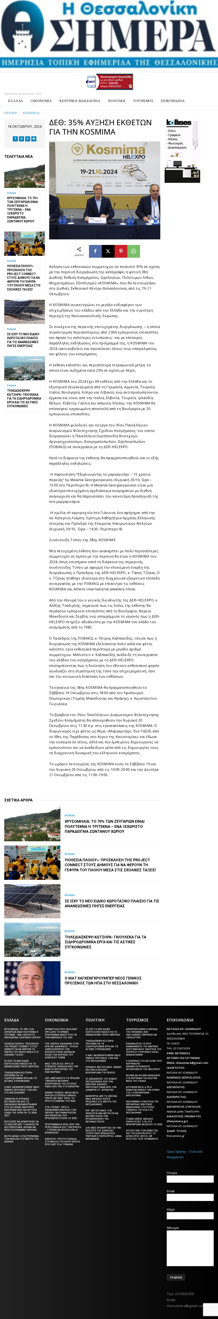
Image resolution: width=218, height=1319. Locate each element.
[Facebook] (15, 138)
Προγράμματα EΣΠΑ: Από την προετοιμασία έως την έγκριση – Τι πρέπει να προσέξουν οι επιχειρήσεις (63, 1128)
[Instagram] (21, 138)
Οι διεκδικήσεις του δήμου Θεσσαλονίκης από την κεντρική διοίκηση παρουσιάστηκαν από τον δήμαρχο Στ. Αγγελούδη (101, 1084)
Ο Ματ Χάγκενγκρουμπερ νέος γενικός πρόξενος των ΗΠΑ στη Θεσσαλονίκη (103, 980)
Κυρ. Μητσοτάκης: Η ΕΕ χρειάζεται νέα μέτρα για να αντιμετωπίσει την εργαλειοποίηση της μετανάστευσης (102, 1116)
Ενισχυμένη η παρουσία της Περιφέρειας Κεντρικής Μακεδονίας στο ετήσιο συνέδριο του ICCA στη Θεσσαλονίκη (142, 1107)
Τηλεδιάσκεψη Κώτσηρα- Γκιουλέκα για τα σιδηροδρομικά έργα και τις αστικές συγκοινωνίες (24, 398)
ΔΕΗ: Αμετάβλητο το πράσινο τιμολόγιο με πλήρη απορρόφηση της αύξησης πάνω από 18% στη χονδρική (62, 1082)
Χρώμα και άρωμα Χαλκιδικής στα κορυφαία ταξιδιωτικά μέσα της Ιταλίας (143, 1078)
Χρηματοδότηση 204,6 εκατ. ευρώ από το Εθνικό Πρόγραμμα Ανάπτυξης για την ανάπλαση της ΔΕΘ (61, 1033)
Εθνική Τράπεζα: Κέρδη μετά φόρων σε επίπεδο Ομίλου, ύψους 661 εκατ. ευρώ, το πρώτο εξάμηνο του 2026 (61, 1096)
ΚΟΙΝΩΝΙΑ (31, 112)
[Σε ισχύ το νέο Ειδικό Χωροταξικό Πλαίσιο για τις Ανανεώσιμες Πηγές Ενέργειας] (24, 312)
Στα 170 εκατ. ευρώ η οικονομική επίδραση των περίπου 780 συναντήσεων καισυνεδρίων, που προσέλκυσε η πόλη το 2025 (61, 1113)
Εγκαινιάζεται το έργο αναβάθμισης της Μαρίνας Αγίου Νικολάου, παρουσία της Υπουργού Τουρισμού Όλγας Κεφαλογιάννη (143, 1049)
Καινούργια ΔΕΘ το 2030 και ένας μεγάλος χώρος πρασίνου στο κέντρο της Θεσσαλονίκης (101, 1100)
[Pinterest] (121, 251)
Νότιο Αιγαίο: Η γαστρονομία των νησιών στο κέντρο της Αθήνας (21, 1139)
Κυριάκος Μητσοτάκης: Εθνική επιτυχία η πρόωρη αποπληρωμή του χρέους (103, 1070)
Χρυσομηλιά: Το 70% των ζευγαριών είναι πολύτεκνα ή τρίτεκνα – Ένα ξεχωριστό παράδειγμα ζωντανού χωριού (22, 209)
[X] (27, 138)
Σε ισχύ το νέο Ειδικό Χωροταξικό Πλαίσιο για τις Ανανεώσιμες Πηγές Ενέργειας (112, 903)
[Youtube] (33, 138)
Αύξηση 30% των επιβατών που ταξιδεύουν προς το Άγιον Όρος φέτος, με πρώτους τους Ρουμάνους (142, 1134)
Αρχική (10, 112)
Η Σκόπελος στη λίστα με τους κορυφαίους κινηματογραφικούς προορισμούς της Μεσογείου (144, 1065)
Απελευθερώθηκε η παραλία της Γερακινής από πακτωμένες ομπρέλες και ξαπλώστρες (142, 1033)
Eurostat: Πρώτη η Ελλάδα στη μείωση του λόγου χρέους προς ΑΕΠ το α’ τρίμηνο (62, 1141)
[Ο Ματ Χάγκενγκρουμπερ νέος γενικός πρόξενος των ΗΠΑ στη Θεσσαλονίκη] (32, 978)
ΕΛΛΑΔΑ (11, 193)
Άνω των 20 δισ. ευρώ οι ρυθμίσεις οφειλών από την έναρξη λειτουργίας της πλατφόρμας (61, 1067)
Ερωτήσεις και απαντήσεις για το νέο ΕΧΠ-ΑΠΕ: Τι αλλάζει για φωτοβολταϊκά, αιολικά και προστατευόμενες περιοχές (21, 1125)
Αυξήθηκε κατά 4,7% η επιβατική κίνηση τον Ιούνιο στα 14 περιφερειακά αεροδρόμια (143, 1091)
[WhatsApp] (133, 251)
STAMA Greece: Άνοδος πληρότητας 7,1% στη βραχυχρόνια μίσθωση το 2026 (144, 1121)
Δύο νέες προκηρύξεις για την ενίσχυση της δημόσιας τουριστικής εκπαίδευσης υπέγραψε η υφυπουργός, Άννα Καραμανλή (104, 1133)
